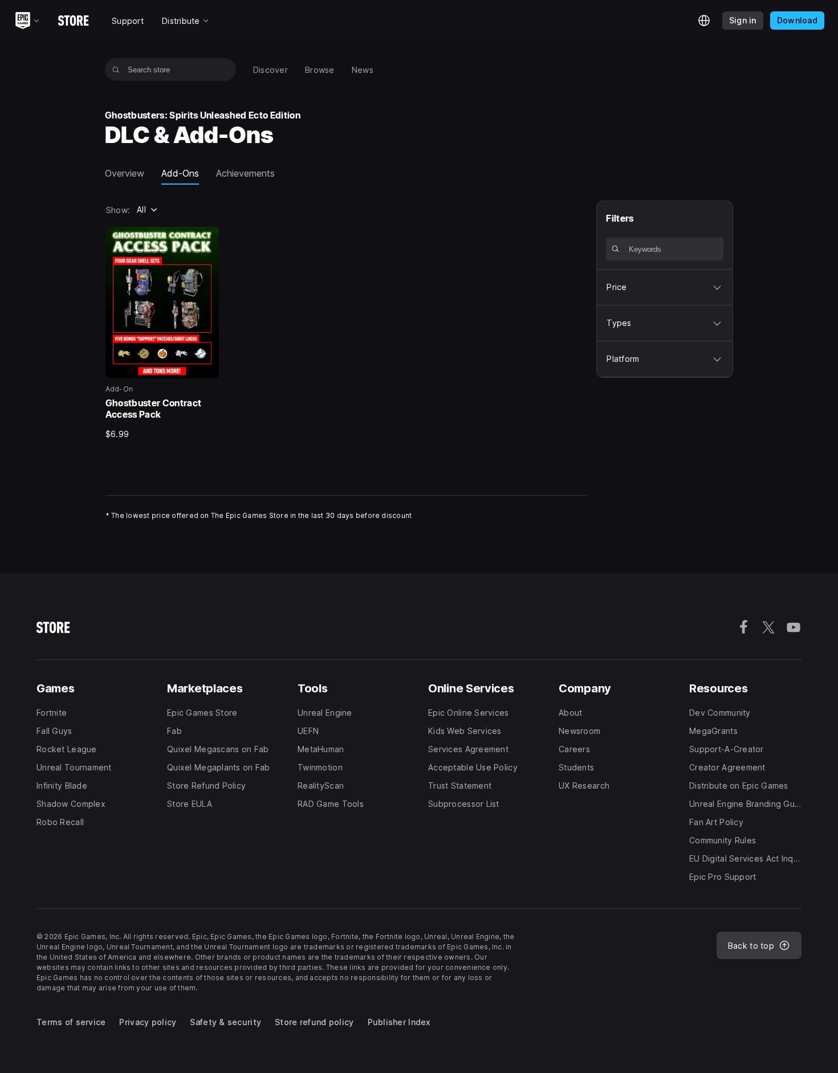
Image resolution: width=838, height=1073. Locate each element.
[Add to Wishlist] (206, 239)
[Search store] (116, 69)
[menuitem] (270, 69)
